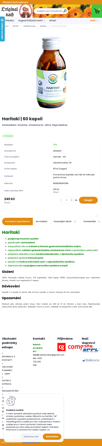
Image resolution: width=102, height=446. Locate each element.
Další (93, 20)
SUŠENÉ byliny (29, 26)
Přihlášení (7, 2)
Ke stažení (41, 221)
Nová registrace (20, 2)
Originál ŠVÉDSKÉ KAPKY (30, 20)
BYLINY (53, 20)
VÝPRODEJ (9, 20)
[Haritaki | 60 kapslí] (51, 72)
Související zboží (64, 221)
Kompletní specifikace (17, 221)
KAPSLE (43, 26)
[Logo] (16, 11)
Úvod (6, 26)
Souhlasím (52, 436)
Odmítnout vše (31, 436)
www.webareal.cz (32, 442)
